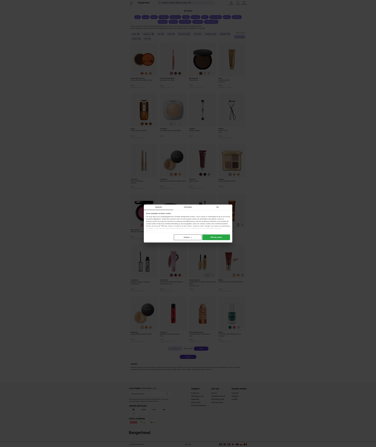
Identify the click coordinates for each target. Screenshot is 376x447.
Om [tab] (217, 207)
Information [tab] (188, 207)
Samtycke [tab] (158, 207)
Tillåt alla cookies (216, 237)
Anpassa (187, 237)
